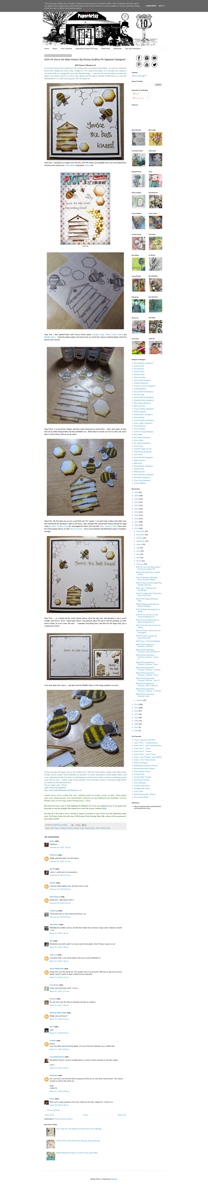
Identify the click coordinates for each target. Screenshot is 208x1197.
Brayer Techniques (141, 763)
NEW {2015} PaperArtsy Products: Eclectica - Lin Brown (148, 690)
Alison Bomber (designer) (143, 363)
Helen (52, 841)
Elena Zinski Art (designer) (144, 397)
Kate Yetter (138, 434)
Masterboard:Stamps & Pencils (145, 766)
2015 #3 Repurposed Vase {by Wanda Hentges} (147, 605)
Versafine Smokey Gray (58, 526)
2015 (136, 528)
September (140, 541)
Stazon (87, 165)
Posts (137, 94)
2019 (136, 515)
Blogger (114, 1179)
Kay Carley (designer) (142, 437)
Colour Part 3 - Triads (142, 748)
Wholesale (118, 49)
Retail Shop (105, 49)
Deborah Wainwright (58, 1013)
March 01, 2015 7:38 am (59, 961)
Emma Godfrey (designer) (144, 409)
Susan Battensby (57, 969)
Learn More (151, 6)
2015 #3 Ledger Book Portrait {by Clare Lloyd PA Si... (148, 594)
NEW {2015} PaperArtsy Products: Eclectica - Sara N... (148, 679)
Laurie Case (138, 446)
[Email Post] (72, 825)
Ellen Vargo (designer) (142, 403)
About (55, 49)
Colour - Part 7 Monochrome (145, 760)
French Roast (117, 334)
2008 (136, 724)
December (140, 531)
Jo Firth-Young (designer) (143, 432)
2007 (136, 727)
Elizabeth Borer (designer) (144, 400)
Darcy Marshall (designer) (144, 392)
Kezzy (52, 1099)
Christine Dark (139, 374)
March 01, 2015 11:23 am (59, 991)
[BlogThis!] (78, 825)
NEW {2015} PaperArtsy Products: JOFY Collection (147, 685)
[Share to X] (81, 825)
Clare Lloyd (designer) (142, 380)
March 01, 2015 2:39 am (59, 947)
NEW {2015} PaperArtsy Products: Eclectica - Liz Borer (148, 669)
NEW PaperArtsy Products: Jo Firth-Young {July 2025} (77, 1153)
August (139, 544)
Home (46, 49)
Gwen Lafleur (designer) (143, 423)
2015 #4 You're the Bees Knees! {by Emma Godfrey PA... (148, 568)
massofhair (54, 924)
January (139, 700)
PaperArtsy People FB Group (86, 49)
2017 (136, 522)
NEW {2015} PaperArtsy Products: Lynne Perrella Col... (148, 651)
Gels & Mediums (140, 783)
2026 (136, 492)
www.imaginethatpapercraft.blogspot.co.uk (65, 790)
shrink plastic (70, 165)
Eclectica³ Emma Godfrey (70, 828)
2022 (136, 505)
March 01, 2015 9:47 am (59, 977)
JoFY (52, 1027)
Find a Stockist (66, 49)
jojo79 (52, 869)
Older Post (122, 1115)
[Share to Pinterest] (85, 825)
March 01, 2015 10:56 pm (59, 1049)
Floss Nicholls (139, 417)
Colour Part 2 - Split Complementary (147, 745)
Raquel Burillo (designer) (143, 466)
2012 (136, 711)
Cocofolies (54, 985)
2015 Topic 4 (55, 828)
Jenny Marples (139, 429)
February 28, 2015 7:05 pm (60, 847)
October (139, 538)
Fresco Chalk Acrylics (87, 828)
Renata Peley (139, 469)
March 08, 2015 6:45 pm (59, 1105)
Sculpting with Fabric (142, 788)
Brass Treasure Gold (108, 526)
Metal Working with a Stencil (144, 794)
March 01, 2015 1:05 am (59, 933)
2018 (136, 519)
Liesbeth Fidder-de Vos (143, 449)
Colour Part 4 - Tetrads (142, 751)
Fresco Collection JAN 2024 (144, 740)
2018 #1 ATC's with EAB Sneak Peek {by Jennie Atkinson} (78, 1141)
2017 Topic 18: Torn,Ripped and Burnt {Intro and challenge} (79, 1129)
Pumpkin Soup (98, 334)
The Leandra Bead (141, 797)
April (138, 558)
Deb (51, 941)
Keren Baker (138, 440)
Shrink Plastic (105, 828)
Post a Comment (53, 1110)
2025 (136, 496)
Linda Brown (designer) (143, 452)
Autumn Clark (139, 372)
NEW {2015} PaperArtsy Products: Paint (145, 695)
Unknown (54, 855)
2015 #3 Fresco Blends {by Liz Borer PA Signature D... (147, 621)
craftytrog (54, 911)
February (140, 564)
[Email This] (76, 825)
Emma (57, 68)
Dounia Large (139, 394)
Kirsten (53, 883)
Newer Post (49, 1115)
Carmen (53, 999)
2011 (136, 714)
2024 (136, 499)
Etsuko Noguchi (140, 412)
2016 (136, 525)
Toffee (107, 334)
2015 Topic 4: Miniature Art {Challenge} (146, 589)
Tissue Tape (138, 791)
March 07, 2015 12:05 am (59, 1091)
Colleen (53, 1041)
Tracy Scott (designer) (142, 480)
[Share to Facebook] (83, 825)
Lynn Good (138, 454)
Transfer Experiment (141, 786)
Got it (161, 6)
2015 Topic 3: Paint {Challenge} (148, 641)
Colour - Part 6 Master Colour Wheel (148, 757)
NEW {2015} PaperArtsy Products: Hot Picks (145, 645)
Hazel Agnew (55, 897)
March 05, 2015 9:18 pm (59, 1068)
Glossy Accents (76, 529)
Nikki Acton (138, 463)
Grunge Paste (139, 774)
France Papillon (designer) (144, 420)
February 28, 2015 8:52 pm (60, 903)
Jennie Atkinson (140, 426)
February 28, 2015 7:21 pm (60, 861)
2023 (136, 502)
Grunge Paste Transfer (142, 777)
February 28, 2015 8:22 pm (60, 889)
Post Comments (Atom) (64, 1119)
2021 (136, 509)
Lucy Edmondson (57, 1057)
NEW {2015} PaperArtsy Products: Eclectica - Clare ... (148, 663)
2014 (136, 704)
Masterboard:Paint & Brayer (144, 768)
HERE (104, 808)
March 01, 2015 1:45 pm (59, 1005)
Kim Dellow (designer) (142, 443)
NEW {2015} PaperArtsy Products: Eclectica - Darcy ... (148, 674)
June (138, 551)
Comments (139, 98)
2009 (136, 721)
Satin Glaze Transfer (142, 780)
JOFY (98, 828)
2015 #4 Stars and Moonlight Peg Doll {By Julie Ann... (148, 584)
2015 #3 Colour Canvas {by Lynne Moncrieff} (146, 637)
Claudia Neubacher (141, 383)
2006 (136, 731)
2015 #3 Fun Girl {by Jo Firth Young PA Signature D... (147, 616)
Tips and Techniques (133, 49)
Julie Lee (53, 955)
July (138, 548)
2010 (136, 717)
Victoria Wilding (140, 483)
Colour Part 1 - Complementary (146, 743)
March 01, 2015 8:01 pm (59, 1019)
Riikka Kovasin (139, 472)
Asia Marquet (139, 369)
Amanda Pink (139, 366)
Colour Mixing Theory (142, 771)
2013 (136, 708)
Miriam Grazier (139, 460)
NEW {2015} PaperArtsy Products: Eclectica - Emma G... (147, 657)
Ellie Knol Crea (139, 406)
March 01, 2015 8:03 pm (59, 1033)
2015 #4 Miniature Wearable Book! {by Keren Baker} (147, 579)
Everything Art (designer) (143, 414)
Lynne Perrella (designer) (143, 457)
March (139, 561)
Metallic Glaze (49, 337)
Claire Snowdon (140, 377)
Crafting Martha (140, 389)
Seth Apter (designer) (142, 477)
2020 (136, 512)
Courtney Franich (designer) (144, 386)
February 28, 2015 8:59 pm (60, 917)
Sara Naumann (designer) (144, 475)
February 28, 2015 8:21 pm (60, 875)
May (138, 554)
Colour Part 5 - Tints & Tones (145, 754)
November (140, 535)
